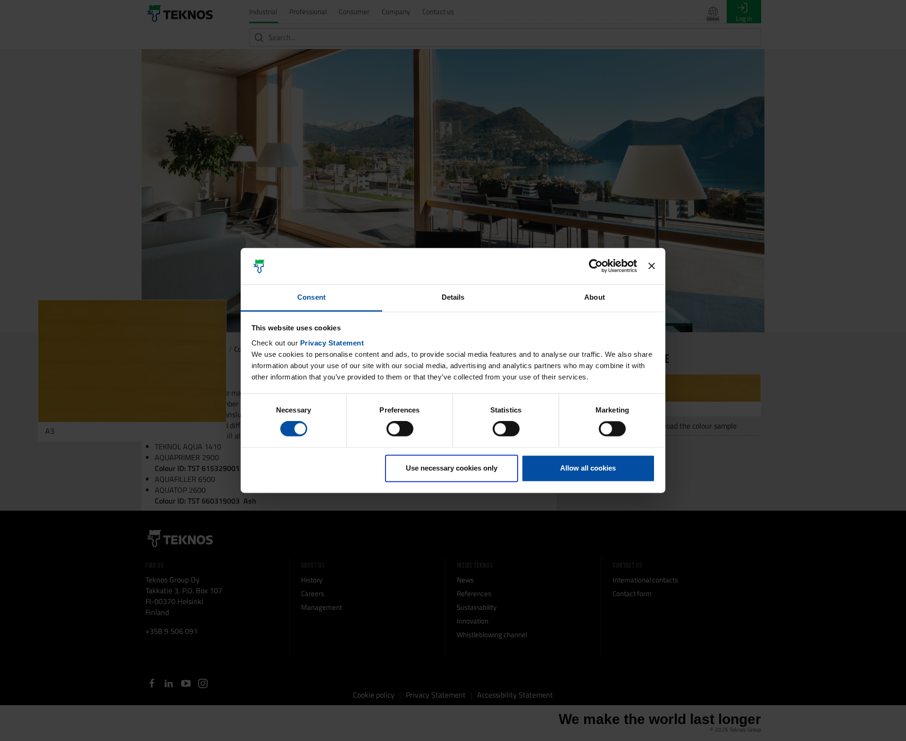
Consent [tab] (311, 297)
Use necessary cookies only (451, 468)
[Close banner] (651, 266)
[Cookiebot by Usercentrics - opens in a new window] (595, 266)
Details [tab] (453, 297)
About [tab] (594, 297)
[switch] (399, 429)
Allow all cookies (588, 468)
